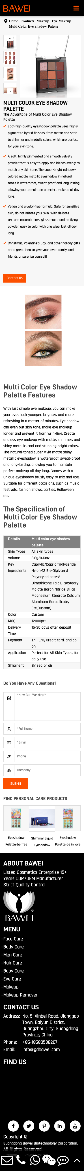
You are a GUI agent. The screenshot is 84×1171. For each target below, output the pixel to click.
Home (13, 21)
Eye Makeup (61, 21)
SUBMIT (15, 783)
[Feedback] (63, 1160)
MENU (11, 929)
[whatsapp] (35, 1160)
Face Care (13, 939)
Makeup (43, 21)
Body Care (13, 947)
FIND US (14, 1062)
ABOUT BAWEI (23, 863)
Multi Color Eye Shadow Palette (33, 26)
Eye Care (12, 979)
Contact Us (15, 278)
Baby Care (13, 971)
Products (27, 21)
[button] (10, 38)
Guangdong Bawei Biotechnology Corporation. (40, 1143)
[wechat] (49, 1160)
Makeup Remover (20, 995)
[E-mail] (7, 1160)
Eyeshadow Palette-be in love (67, 841)
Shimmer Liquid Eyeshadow (42, 841)
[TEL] (21, 1160)
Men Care (12, 955)
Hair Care (12, 963)
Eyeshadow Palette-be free (16, 841)
